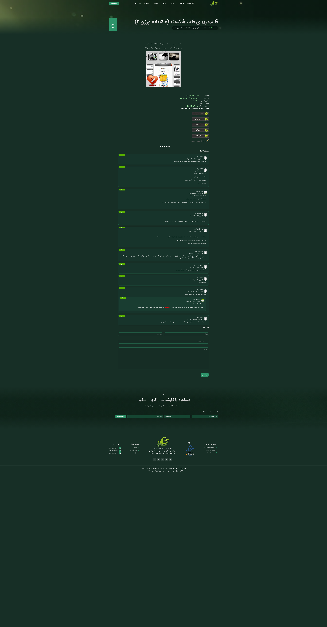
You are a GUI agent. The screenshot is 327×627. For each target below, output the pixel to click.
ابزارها (164, 3)
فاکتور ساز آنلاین (210, 450)
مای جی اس (134, 447)
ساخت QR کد (211, 453)
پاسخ (122, 155)
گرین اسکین (190, 3)
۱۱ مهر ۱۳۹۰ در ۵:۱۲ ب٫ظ (196, 216)
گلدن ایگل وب (133, 450)
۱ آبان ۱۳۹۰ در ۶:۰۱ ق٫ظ (196, 268)
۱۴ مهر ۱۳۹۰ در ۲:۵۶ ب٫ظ (196, 254)
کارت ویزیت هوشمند (209, 447)
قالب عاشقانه (206, 28)
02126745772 (113, 453)
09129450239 (113, 451)
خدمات (156, 3)
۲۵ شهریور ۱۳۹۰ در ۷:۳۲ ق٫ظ (195, 159)
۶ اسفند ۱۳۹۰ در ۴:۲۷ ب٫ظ (195, 292)
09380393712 (113, 448)
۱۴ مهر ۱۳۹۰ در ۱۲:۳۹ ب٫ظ (196, 231)
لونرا (136, 453)
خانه (214, 28)
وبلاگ (172, 3)
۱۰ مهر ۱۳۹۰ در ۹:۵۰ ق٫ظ (196, 171)
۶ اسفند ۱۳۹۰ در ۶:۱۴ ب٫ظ (193, 301)
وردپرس (181, 3)
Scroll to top (323, 314)
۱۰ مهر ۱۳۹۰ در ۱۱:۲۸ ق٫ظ (196, 193)
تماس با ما (138, 3)
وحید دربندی (157, 448)
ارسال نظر (204, 375)
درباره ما (146, 3)
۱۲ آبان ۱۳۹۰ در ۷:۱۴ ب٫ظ (196, 280)
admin (200, 191)
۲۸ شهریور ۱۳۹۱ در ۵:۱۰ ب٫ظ (195, 320)
